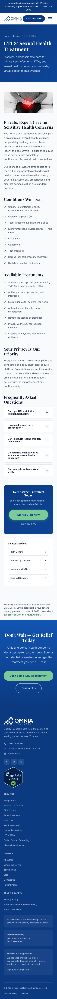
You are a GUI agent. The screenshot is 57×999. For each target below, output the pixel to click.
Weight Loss (10, 800)
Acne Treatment (12, 815)
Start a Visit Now (28, 514)
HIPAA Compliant (12, 909)
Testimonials (10, 869)
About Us (8, 860)
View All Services (28, 578)
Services (17, 36)
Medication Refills (28, 569)
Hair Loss (8, 820)
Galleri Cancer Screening (16, 840)
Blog (6, 875)
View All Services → (14, 845)
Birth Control (28, 552)
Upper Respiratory (13, 830)
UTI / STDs (9, 835)
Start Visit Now (33, 18)
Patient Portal (14, 753)
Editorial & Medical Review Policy (20, 904)
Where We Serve (12, 865)
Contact (24, 993)
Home (6, 36)
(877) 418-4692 (14, 941)
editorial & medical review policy (24, 614)
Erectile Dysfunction (28, 560)
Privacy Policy (11, 899)
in (14, 761)
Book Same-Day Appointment (28, 675)
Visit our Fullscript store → (19, 970)
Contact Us (29, 688)
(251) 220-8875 (28, 524)
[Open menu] (50, 18)
